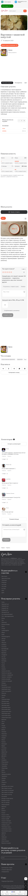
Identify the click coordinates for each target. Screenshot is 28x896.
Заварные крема (6, 774)
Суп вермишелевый (7, 614)
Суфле (3, 780)
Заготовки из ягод (7, 794)
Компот (4, 810)
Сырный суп (5, 608)
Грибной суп (5, 606)
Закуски (4, 642)
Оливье (4, 683)
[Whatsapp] (19, 369)
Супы (3, 602)
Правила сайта (6, 887)
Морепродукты (6, 636)
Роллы (3, 667)
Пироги (4, 727)
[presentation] (14, 305)
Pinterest (4, 582)
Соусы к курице (6, 816)
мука (3, 128)
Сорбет (4, 784)
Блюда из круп (6, 800)
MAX (3, 590)
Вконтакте (4, 576)
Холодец (4, 661)
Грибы (3, 640)
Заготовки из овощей (8, 790)
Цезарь (4, 695)
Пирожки (4, 733)
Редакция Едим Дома (7, 881)
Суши (3, 665)
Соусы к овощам (6, 821)
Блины (3, 729)
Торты (3, 758)
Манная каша (5, 701)
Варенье (4, 806)
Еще (25, 359)
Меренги (4, 782)
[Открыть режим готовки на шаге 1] (25, 218)
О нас (3, 878)
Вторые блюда (5, 624)
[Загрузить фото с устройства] (5, 305)
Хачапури (4, 744)
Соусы (3, 812)
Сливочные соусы (6, 823)
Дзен (3, 592)
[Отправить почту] (25, 857)
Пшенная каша (6, 699)
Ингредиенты (18, 83)
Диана (7, 448)
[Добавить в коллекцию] (25, 882)
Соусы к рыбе (5, 819)
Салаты (4, 669)
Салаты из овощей (7, 681)
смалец (4, 131)
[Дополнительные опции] (25, 888)
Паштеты (4, 650)
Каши (3, 697)
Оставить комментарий (14, 444)
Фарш (3, 632)
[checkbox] (3, 310)
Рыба (3, 634)
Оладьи (4, 738)
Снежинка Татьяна (10, 493)
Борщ (3, 618)
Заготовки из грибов (7, 792)
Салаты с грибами (7, 677)
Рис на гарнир (5, 802)
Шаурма (4, 659)
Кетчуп (3, 835)
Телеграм (4, 580)
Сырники (4, 735)
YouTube (4, 584)
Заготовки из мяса (7, 788)
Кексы (3, 740)
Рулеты (4, 742)
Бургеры (4, 652)
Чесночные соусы (6, 831)
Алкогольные (5, 841)
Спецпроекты (5, 871)
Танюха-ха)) (8, 464)
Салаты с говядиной (7, 675)
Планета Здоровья (7, 1)
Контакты (19, 888)
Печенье (4, 731)
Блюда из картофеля (7, 798)
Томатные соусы (6, 827)
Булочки (4, 750)
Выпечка (4, 719)
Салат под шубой (6, 691)
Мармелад (4, 768)
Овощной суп (5, 612)
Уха (3, 620)
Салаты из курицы (7, 673)
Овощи (3, 638)
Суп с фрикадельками (8, 616)
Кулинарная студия (7, 867)
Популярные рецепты (10, 599)
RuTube (4, 588)
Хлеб (3, 723)
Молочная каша (6, 709)
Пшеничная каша (6, 717)
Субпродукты (5, 630)
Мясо (3, 626)
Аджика (4, 833)
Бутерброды (5, 648)
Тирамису (4, 776)
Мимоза (4, 693)
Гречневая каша (6, 707)
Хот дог (4, 657)
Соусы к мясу (5, 814)
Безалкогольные (6, 843)
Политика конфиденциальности (17, 887)
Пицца (3, 725)
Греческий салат (6, 687)
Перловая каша (6, 713)
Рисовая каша (5, 703)
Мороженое (5, 762)
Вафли (3, 746)
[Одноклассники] (8, 369)
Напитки (4, 839)
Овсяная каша (5, 705)
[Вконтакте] (3, 369)
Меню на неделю (5, 6)
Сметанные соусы (6, 829)
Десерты (4, 756)
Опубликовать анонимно (11, 310)
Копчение (4, 796)
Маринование (5, 804)
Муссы (3, 772)
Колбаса (4, 644)
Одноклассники (6, 578)
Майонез (4, 837)
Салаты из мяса (6, 671)
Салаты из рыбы (6, 679)
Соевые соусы (6, 825)
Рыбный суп (5, 610)
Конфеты (4, 760)
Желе (3, 770)
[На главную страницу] (4, 11)
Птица (3, 628)
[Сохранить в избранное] (25, 878)
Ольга (7, 508)
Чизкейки (4, 766)
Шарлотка (4, 752)
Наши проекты (7, 864)
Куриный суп (5, 604)
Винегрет (4, 685)
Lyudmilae (8, 479)
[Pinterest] (24, 369)
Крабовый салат (6, 689)
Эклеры (4, 778)
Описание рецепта (7, 83)
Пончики (4, 748)
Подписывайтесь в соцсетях (9, 572)
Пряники (4, 754)
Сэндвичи (4, 655)
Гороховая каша (6, 715)
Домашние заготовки (7, 786)
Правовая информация (11, 888)
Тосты (3, 663)
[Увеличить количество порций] (24, 120)
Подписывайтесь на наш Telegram (22, 2)
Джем (3, 808)
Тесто (3, 721)
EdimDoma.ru (14, 558)
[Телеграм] (14, 369)
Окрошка (4, 622)
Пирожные (5, 764)
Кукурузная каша (6, 711)
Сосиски (4, 646)
